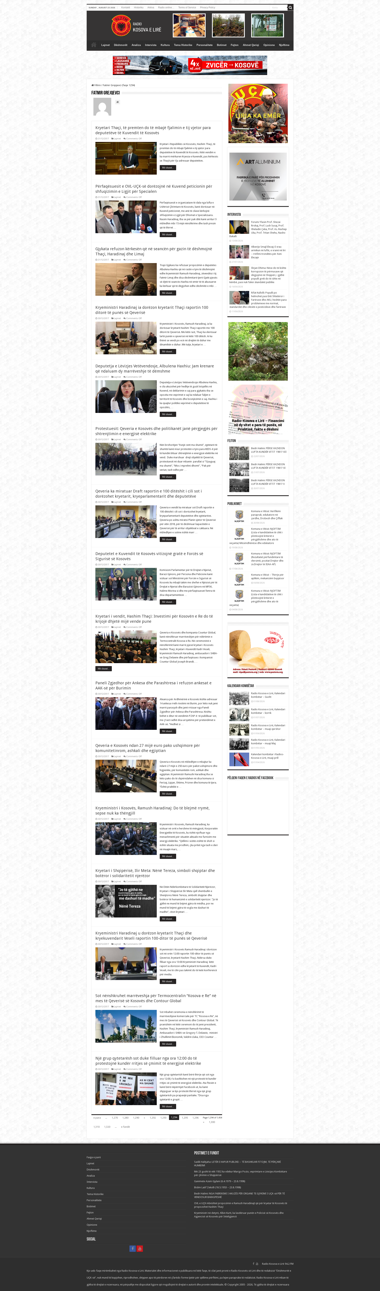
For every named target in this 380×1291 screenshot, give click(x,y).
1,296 (195, 1117)
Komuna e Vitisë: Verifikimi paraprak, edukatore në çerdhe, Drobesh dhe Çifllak (267, 515)
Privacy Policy (207, 7)
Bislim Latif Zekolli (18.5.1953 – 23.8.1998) (217, 1187)
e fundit (125, 1126)
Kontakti (125, 7)
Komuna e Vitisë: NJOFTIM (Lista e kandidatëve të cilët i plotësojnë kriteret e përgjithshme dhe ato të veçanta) (256, 598)
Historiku (138, 7)
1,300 (212, 1122)
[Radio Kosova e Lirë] (190, 25)
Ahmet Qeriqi (251, 45)
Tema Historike (183, 45)
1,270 (115, 1117)
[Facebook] (132, 1248)
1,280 (125, 1117)
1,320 (107, 1126)
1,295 (185, 1117)
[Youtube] (140, 1248)
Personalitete (205, 45)
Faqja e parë (94, 44)
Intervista (150, 45)
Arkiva (150, 7)
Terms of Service (187, 7)
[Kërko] (291, 7)
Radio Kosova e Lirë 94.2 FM (278, 1263)
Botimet (221, 45)
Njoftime (284, 45)
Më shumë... (168, 167)
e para (97, 1117)
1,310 (96, 1126)
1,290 (136, 1117)
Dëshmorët (120, 45)
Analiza (136, 45)
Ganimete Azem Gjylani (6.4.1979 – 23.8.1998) (219, 1181)
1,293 (163, 1117)
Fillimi (97, 85)
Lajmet (105, 45)
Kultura (165, 45)
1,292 (153, 1117)
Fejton (234, 45)
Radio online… (166, 7)
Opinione (269, 45)
